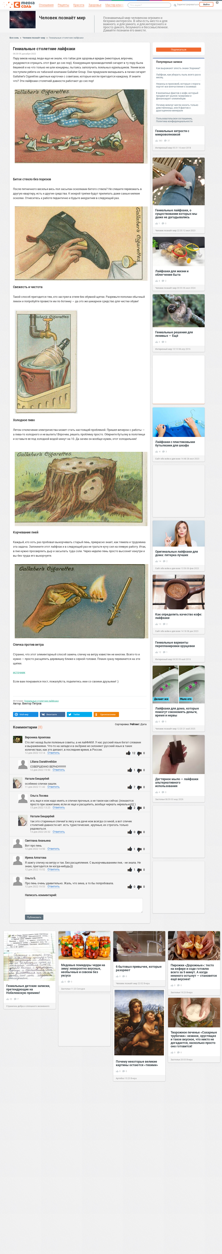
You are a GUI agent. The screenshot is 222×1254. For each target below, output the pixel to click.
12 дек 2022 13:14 (35, 752)
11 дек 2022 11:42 (35, 786)
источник (19, 672)
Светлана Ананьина (38, 840)
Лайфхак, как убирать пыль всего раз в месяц (178, 76)
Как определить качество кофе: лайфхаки (178, 616)
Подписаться (178, 49)
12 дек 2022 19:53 (35, 886)
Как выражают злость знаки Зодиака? (178, 68)
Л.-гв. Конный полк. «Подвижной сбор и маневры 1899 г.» (27, 1085)
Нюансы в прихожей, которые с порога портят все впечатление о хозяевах (178, 85)
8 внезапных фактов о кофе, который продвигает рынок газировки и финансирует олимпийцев (177, 95)
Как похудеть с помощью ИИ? (193, 1168)
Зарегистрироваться (188, 4)
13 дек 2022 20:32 (40, 831)
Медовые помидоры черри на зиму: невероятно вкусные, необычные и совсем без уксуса (83, 970)
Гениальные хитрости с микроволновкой (172, 132)
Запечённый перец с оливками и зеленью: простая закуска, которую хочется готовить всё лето (84, 1203)
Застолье (160, 799)
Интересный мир (163, 147)
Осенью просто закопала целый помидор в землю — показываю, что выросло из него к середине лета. (191, 1105)
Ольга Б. (30, 878)
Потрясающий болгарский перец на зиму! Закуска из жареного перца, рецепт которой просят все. (80, 1137)
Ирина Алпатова (35, 857)
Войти (206, 4)
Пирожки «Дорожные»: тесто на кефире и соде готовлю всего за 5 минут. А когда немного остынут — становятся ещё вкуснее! (194, 972)
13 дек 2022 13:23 (40, 807)
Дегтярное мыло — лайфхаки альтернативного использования (176, 782)
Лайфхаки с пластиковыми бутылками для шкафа (175, 443)
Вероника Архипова (37, 737)
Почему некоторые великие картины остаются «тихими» (137, 1063)
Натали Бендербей (37, 778)
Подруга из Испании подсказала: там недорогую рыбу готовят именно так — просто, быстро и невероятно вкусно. (27, 1149)
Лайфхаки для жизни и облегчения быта (172, 272)
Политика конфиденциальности (174, 121)
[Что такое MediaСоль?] (217, 2)
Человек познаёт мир (62, 17)
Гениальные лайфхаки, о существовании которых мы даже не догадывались (176, 213)
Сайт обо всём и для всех (167, 458)
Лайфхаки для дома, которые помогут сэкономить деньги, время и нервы (177, 712)
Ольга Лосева (39, 795)
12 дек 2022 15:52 (35, 869)
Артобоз (120, 1078)
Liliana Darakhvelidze (43, 761)
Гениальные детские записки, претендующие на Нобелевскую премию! (28, 989)
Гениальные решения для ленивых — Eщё (174, 333)
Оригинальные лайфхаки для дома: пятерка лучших (176, 553)
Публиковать (34, 917)
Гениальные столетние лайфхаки (66, 37)
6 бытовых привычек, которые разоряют (139, 968)
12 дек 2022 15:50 (40, 769)
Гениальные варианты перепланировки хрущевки (175, 644)
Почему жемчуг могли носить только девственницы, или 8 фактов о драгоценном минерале (177, 107)
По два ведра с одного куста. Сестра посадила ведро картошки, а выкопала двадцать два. (192, 1230)
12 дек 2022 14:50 (35, 848)
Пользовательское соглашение (174, 118)
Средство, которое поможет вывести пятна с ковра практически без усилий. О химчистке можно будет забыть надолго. (137, 1176)
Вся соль (14, 37)
